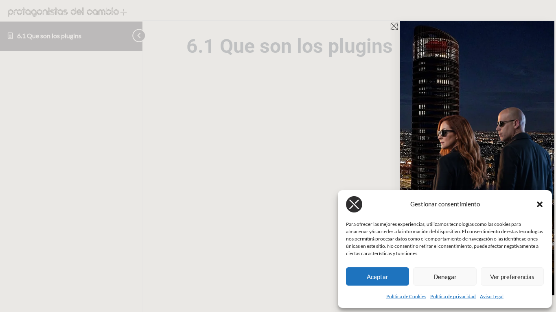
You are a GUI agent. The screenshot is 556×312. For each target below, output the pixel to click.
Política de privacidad (453, 296)
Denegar (445, 276)
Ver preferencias (512, 276)
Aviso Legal (491, 296)
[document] (278, 156)
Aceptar (377, 276)
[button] (540, 204)
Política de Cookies (406, 296)
